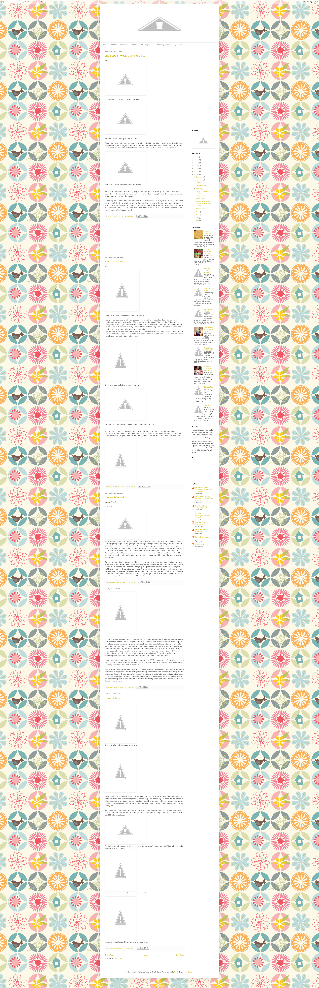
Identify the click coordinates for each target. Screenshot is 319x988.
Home (105, 45)
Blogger (190, 972)
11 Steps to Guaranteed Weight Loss (208, 368)
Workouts (123, 45)
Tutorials (134, 45)
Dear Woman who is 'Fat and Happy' (209, 329)
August (198, 189)
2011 (196, 171)
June (198, 215)
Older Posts (180, 955)
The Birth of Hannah (208, 310)
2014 (196, 163)
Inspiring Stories (163, 45)
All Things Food (147, 45)
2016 (196, 157)
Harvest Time (113, 698)
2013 (196, 166)
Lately (196, 539)
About (113, 45)
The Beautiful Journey (202, 497)
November (199, 180)
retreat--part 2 (199, 524)
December (199, 177)
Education (207, 406)
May (197, 218)
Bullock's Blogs (200, 522)
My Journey (178, 45)
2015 (196, 160)
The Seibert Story (201, 506)
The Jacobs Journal (201, 488)
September (200, 186)
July (197, 212)
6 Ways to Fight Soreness (209, 290)
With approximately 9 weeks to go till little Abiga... (203, 203)
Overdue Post (208, 387)
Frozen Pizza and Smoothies (209, 349)
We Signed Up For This (202, 508)
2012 (196, 168)
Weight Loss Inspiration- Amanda (208, 251)
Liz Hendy (198, 513)
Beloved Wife (199, 544)
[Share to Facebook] (145, 216)
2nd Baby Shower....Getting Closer (125, 55)
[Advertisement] (144, 237)
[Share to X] (142, 216)
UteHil (176, 972)
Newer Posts (109, 955)
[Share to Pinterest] (147, 216)
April (197, 221)
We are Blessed (114, 497)
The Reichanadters (201, 530)
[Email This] (137, 216)
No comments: (129, 216)
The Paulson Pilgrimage (203, 537)
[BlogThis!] (140, 216)
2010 (196, 174)
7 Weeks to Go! (114, 261)
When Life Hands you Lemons (207, 270)
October (199, 183)
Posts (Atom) (118, 959)
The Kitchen (198, 531)
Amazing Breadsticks (208, 232)
